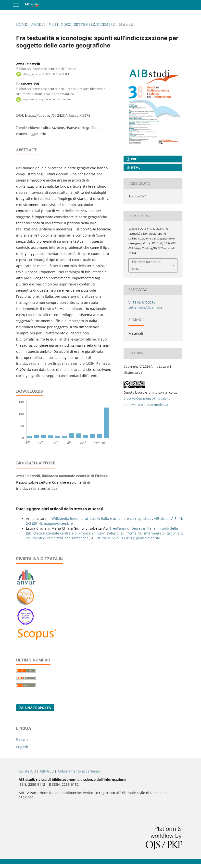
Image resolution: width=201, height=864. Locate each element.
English (22, 746)
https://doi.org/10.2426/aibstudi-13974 (57, 115)
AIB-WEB (47, 771)
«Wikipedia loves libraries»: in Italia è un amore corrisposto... (101, 518)
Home (21, 25)
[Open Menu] (16, 5)
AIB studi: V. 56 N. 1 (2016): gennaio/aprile (125, 538)
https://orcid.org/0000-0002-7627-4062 (47, 99)
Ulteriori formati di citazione (146, 265)
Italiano (22, 739)
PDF (133, 159)
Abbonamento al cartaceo (79, 771)
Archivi (38, 25)
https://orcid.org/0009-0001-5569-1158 (46, 74)
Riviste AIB (27, 771)
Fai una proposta (35, 708)
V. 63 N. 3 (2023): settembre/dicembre (82, 25)
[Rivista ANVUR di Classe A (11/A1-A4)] (26, 584)
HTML (135, 168)
